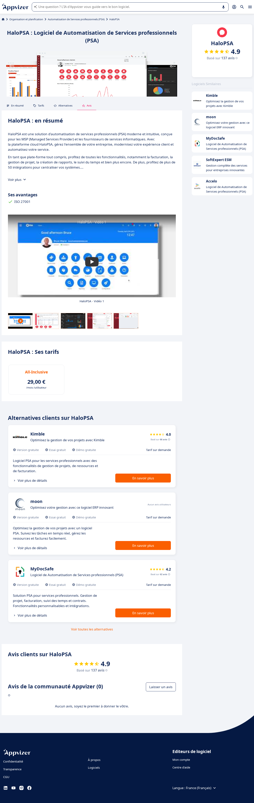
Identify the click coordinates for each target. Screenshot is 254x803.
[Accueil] (3, 19)
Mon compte (181, 760)
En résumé (17, 105)
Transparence (12, 769)
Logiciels (94, 767)
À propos (94, 760)
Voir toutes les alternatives (92, 629)
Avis (89, 105)
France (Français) (198, 788)
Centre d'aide (181, 767)
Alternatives (65, 105)
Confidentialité (13, 761)
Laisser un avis (160, 687)
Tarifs (41, 105)
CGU (6, 777)
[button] (92, 262)
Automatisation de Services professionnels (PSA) (76, 19)
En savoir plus (143, 478)
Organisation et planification (26, 19)
